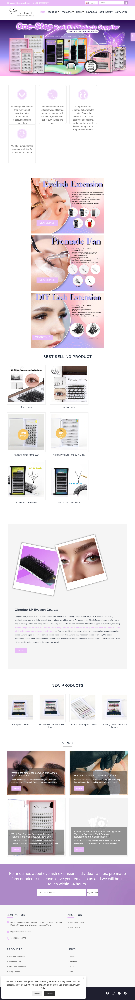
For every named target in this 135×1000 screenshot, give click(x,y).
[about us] (61, 600)
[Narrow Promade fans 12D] (26, 449)
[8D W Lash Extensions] (26, 497)
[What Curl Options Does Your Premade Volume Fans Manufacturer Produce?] (36, 827)
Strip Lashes (14, 972)
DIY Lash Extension (17, 967)
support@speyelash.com (20, 3)
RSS (72, 967)
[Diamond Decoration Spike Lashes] (52, 719)
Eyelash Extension (17, 957)
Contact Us (121, 12)
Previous (5, 47)
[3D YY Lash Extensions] (69, 497)
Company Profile (77, 922)
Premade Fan (15, 962)
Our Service (75, 927)
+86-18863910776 (42, 3)
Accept (50, 994)
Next (130, 47)
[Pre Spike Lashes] (20, 719)
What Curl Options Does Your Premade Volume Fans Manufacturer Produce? (32, 835)
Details (21, 650)
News (79, 12)
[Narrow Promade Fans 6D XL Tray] (69, 449)
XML (72, 972)
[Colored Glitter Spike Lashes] (83, 719)
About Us (52, 12)
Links (72, 957)
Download (91, 12)
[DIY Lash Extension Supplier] (67, 48)
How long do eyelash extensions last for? (95, 775)
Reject (37, 994)
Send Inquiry (106, 12)
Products (67, 12)
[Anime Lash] (69, 401)
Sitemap (73, 962)
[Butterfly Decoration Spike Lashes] (114, 719)
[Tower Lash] (26, 401)
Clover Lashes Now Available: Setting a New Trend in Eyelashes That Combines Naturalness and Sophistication (97, 834)
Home (42, 12)
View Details (47, 223)
